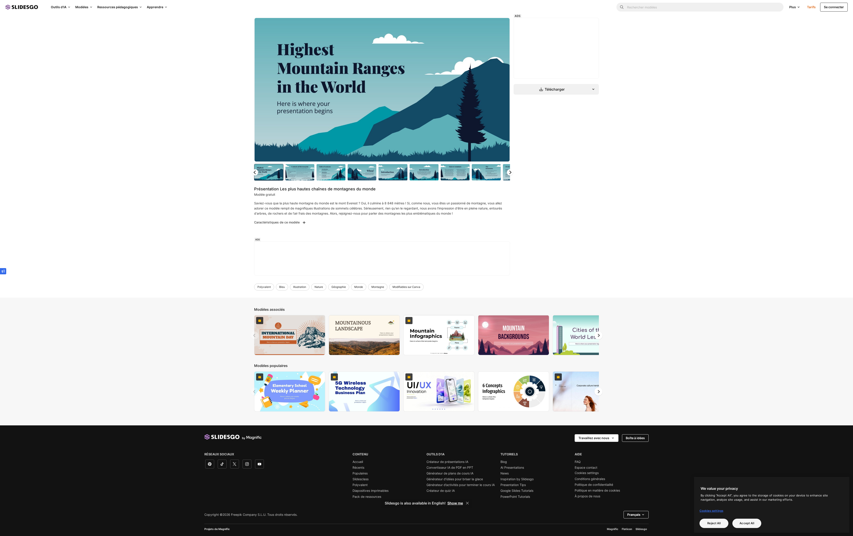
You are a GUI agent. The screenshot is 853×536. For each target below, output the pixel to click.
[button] (510, 172)
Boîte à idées (635, 438)
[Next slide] (503, 90)
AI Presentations (512, 467)
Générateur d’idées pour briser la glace (454, 479)
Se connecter (834, 7)
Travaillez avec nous (593, 438)
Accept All (746, 523)
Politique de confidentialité (594, 484)
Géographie (338, 287)
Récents (358, 467)
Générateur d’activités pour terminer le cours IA (460, 485)
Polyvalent (264, 287)
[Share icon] (502, 24)
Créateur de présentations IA (447, 462)
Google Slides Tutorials (516, 490)
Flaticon (627, 529)
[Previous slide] (255, 335)
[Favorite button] (490, 24)
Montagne (377, 287)
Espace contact (586, 467)
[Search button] (621, 7)
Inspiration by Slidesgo (517, 479)
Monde (358, 287)
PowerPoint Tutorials (515, 496)
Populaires (360, 473)
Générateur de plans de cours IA (449, 473)
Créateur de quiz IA (440, 490)
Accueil (358, 462)
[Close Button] (467, 503)
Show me (455, 503)
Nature (319, 287)
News (504, 473)
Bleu (282, 287)
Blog (503, 462)
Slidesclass (361, 479)
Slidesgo (641, 529)
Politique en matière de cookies (597, 490)
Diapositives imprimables (371, 490)
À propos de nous (587, 496)
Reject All (713, 523)
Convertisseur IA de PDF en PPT (449, 467)
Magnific (612, 529)
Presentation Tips (513, 485)
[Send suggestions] (3, 271)
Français (633, 514)
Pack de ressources (367, 496)
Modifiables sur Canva (406, 287)
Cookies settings (587, 473)
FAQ (578, 462)
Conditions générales (590, 479)
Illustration (299, 287)
